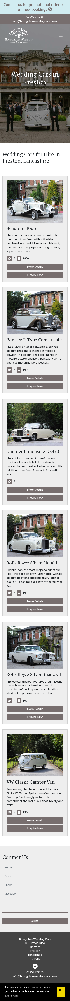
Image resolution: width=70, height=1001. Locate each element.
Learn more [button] (11, 995)
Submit (35, 921)
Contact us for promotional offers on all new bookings (35, 7)
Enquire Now (35, 274)
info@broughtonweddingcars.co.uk (35, 21)
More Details (35, 267)
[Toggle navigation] (60, 35)
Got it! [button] (61, 992)
